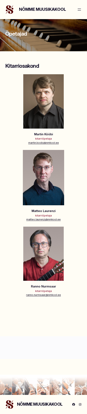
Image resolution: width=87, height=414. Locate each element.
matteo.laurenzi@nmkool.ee (43, 219)
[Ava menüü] (79, 9)
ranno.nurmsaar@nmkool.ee (43, 294)
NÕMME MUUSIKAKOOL (42, 9)
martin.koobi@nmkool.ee (43, 142)
